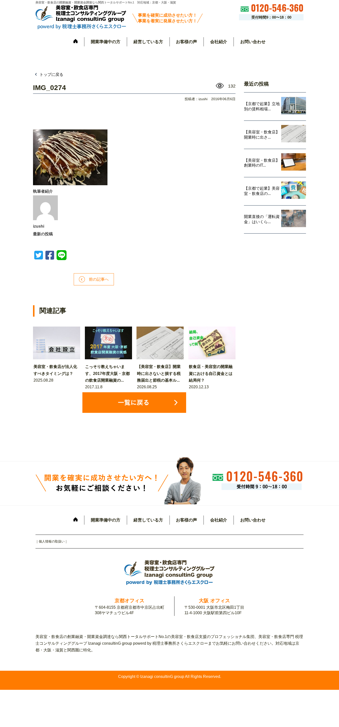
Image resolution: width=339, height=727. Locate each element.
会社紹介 (218, 41)
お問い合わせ (253, 41)
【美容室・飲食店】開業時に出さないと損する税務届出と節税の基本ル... (159, 373)
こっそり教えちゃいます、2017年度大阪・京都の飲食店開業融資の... (107, 373)
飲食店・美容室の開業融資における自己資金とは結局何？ (211, 373)
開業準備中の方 (105, 41)
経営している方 (148, 41)
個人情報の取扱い (52, 541)
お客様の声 (186, 41)
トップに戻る (50, 74)
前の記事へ (97, 279)
